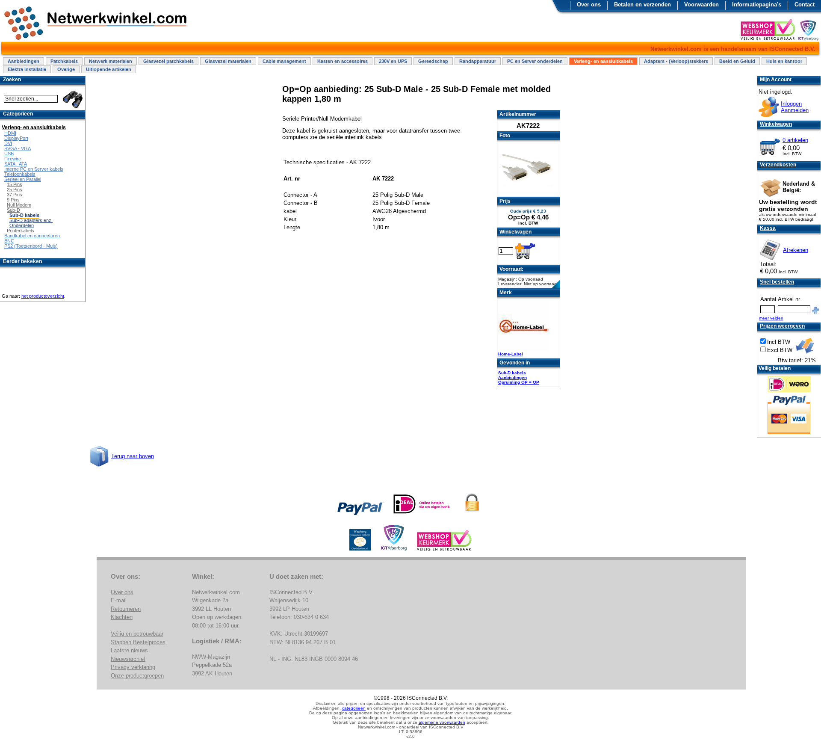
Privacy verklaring (133, 667)
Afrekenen (795, 250)
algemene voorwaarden (442, 722)
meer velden (771, 318)
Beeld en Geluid (737, 61)
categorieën (354, 708)
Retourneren (126, 609)
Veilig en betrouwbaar (137, 634)
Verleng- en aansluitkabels (603, 61)
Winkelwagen (776, 124)
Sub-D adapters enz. (31, 220)
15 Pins (14, 184)
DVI (8, 143)
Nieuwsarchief (128, 659)
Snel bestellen (777, 282)
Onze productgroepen (137, 675)
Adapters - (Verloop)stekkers (676, 61)
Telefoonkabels (19, 174)
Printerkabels (20, 230)
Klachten (122, 617)
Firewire (12, 158)
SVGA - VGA (17, 148)
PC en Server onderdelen (535, 61)
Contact (804, 4)
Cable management (284, 61)
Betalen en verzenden (642, 4)
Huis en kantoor (784, 61)
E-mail (119, 600)
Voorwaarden (701, 4)
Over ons (589, 4)
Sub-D (13, 210)
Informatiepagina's (756, 4)
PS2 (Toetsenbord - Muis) (31, 246)
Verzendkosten (778, 165)
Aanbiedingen (23, 61)
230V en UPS (393, 61)
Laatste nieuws (129, 650)
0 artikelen (795, 140)
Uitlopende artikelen (108, 69)
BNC (9, 240)
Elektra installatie (27, 69)
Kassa (768, 228)
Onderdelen (21, 225)
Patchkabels (64, 61)
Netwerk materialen (110, 61)
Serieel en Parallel (22, 179)
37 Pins (14, 194)
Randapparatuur (477, 61)
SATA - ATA (15, 163)
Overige (66, 69)
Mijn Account (775, 80)
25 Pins (14, 189)
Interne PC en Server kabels (33, 169)
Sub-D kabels (512, 372)
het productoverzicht (42, 296)
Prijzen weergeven (782, 326)
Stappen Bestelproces (138, 642)
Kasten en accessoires (342, 61)
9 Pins (13, 199)
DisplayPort (16, 138)
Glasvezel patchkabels (168, 61)
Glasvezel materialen (228, 61)
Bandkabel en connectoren (32, 235)
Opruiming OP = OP (518, 382)
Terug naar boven (132, 456)
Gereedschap (433, 61)
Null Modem (19, 204)
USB (9, 153)
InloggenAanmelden (795, 107)
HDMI (10, 133)
